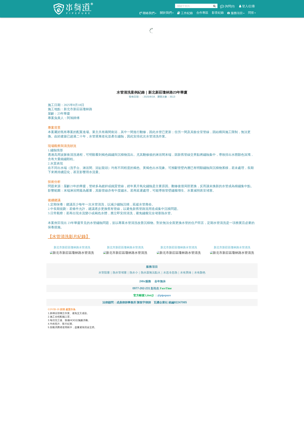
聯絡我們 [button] (148, 13)
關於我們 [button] (166, 12)
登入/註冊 (248, 6)
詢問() (230, 6)
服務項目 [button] (236, 13)
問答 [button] (251, 12)
